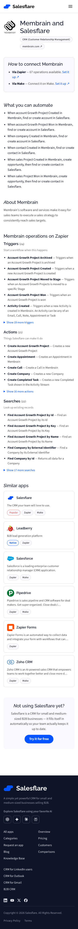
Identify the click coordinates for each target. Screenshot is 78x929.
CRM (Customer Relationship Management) (46, 39)
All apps (8, 831)
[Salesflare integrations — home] (19, 6)
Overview (44, 831)
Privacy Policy (12, 921)
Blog (6, 852)
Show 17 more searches (21, 470)
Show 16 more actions (20, 391)
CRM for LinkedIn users (18, 869)
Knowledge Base (14, 858)
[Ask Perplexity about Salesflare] (35, 819)
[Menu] (70, 6)
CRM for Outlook (14, 876)
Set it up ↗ (62, 83)
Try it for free (39, 739)
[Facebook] (26, 900)
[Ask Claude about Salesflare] (26, 819)
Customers (45, 845)
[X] (19, 900)
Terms (28, 921)
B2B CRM (9, 889)
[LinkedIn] (5, 900)
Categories (10, 838)
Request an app (13, 845)
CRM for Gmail (13, 882)
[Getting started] (12, 900)
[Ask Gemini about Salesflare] (17, 819)
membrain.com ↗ (32, 46)
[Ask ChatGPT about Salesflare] (7, 819)
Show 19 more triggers (20, 322)
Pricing (42, 838)
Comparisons (46, 852)
